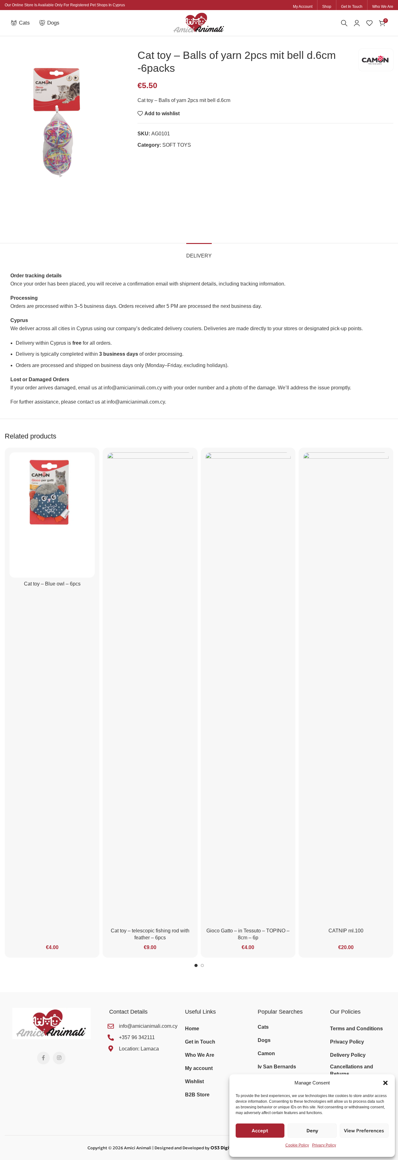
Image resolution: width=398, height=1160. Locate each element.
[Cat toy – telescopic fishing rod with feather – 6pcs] (150, 688)
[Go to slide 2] (202, 965)
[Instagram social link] (59, 1058)
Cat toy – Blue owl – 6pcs (52, 583)
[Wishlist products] (369, 23)
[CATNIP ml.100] (346, 688)
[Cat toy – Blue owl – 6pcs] (52, 515)
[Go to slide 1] (196, 965)
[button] (385, 1083)
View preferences (364, 1131)
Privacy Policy (324, 1145)
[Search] (344, 23)
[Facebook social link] (43, 1058)
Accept (260, 1131)
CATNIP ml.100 (345, 930)
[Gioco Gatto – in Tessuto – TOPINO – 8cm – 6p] (248, 688)
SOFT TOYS (176, 145)
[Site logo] (199, 22)
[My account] (356, 23)
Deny (312, 1131)
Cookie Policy (297, 1145)
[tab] (199, 252)
